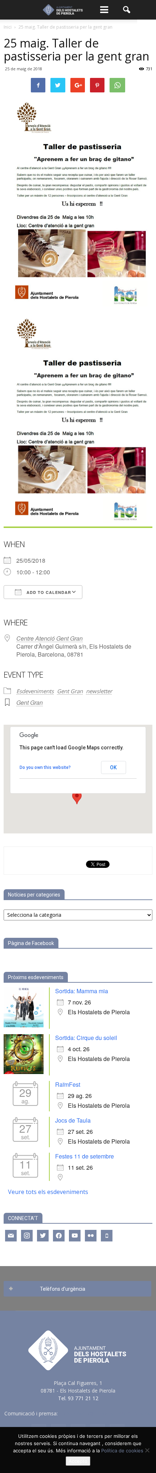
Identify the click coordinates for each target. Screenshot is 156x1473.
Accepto (78, 1461)
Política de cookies (122, 1450)
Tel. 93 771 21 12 (78, 1398)
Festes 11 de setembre (84, 1156)
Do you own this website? (45, 767)
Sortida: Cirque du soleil (86, 1037)
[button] (127, 10)
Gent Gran (70, 691)
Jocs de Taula (73, 1120)
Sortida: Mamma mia (81, 991)
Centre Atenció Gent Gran (49, 638)
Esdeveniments (35, 691)
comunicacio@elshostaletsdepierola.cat (105, 1413)
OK (113, 767)
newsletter (99, 691)
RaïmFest (67, 1084)
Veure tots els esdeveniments (48, 1192)
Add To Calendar (48, 592)
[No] (147, 1450)
